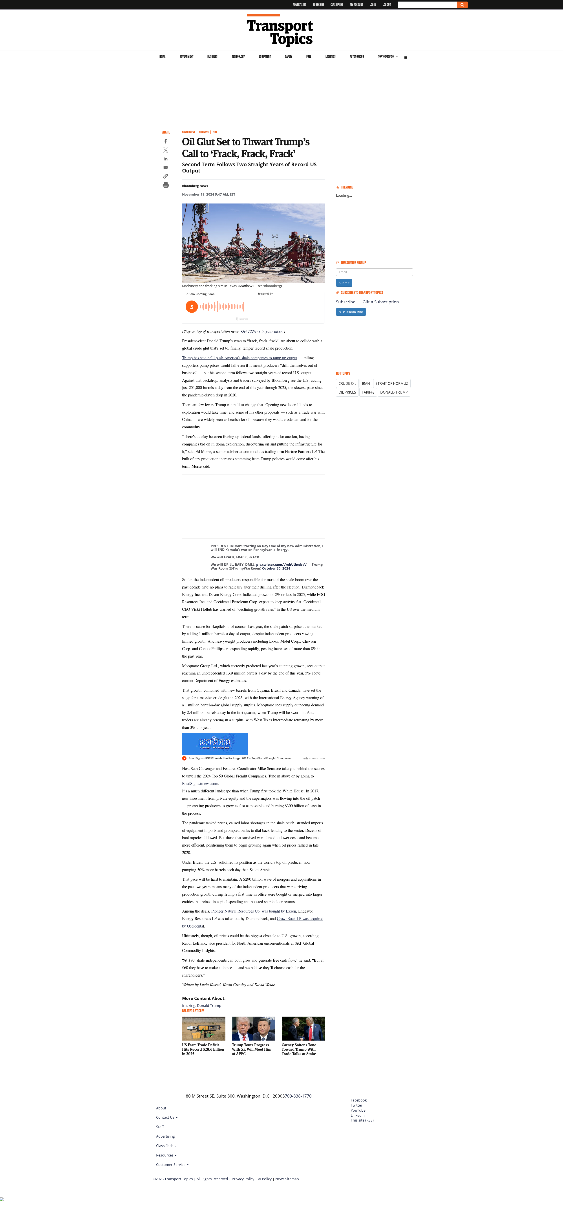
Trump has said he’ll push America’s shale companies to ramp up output (239, 357)
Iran (366, 383)
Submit (344, 283)
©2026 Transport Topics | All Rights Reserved (190, 1179)
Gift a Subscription (381, 302)
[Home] (281, 30)
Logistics (330, 56)
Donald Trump (209, 1005)
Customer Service (171, 1164)
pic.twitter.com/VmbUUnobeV (281, 564)
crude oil (347, 383)
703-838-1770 (298, 1096)
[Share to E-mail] (165, 168)
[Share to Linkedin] (165, 159)
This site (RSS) (362, 1120)
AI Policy (265, 1179)
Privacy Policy (243, 1179)
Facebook (359, 1100)
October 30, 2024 (276, 568)
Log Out (387, 4)
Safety (288, 56)
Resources (165, 1155)
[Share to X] (165, 151)
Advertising (299, 4)
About (161, 1108)
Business (212, 56)
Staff (160, 1126)
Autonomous (357, 56)
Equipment (265, 56)
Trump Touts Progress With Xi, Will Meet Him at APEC (251, 1049)
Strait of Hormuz (392, 383)
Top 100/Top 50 (386, 56)
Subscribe (318, 4)
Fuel (308, 56)
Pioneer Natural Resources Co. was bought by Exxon (253, 911)
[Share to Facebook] (165, 142)
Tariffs (368, 392)
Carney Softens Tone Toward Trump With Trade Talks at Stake (299, 1049)
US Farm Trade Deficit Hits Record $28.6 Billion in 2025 (203, 1049)
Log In (373, 4)
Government (186, 56)
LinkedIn (358, 1115)
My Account (356, 4)
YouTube (358, 1110)
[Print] (165, 186)
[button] (165, 177)
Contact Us (165, 1117)
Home (162, 56)
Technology (238, 56)
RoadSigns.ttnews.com (200, 783)
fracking (188, 1005)
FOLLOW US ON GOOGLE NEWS (351, 312)
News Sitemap (287, 1179)
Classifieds (337, 4)
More (406, 57)
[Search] (462, 5)
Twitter (356, 1105)
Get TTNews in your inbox (262, 331)
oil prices (347, 392)
